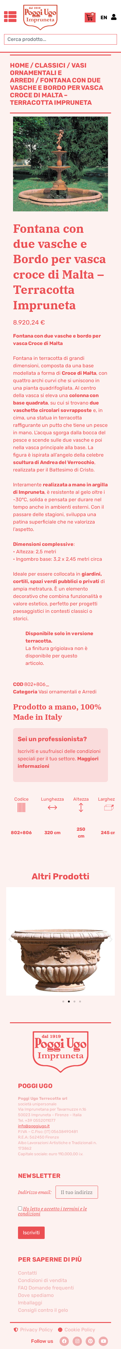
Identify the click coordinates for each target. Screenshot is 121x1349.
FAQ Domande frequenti (46, 1288)
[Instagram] (77, 1341)
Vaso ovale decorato (60, 931)
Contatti (27, 1273)
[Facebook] (64, 1341)
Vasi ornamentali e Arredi (48, 73)
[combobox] (60, 39)
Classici (50, 65)
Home (19, 65)
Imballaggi (30, 1303)
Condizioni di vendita (42, 1280)
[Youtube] (103, 1341)
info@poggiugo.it (34, 1126)
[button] (10, 939)
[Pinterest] (90, 1341)
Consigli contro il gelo (43, 1310)
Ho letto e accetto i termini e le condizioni (52, 1211)
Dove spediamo (36, 1295)
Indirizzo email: (35, 1192)
